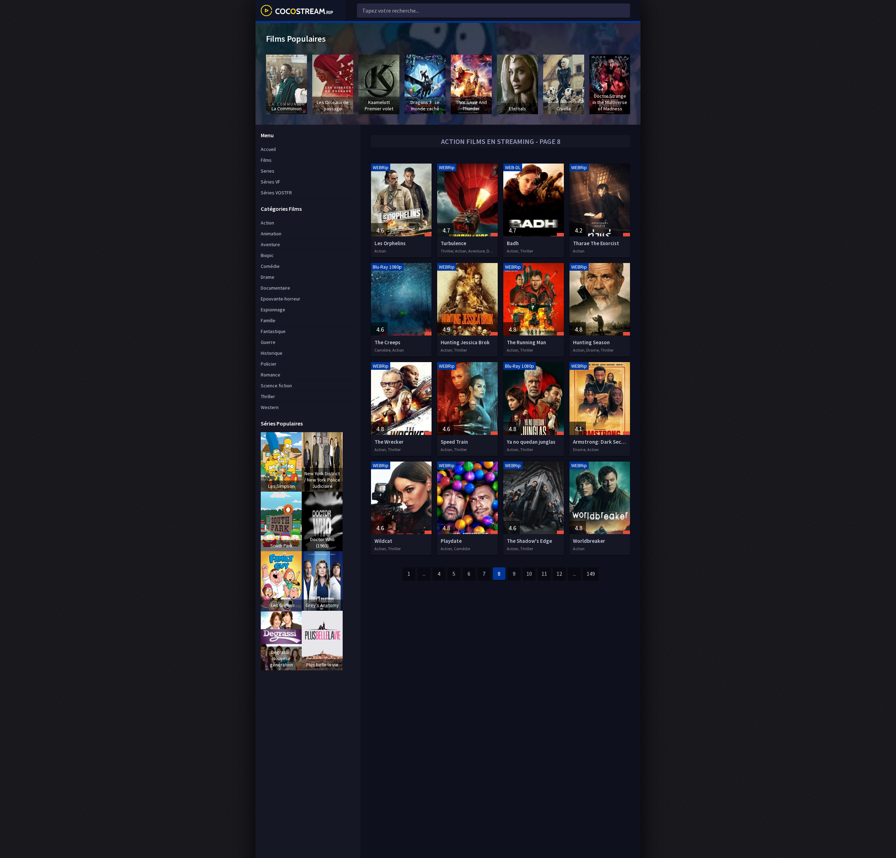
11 (544, 573)
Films (266, 160)
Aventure (270, 244)
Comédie (270, 266)
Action (267, 223)
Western (270, 407)
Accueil (268, 149)
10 (529, 573)
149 (591, 573)
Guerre (268, 342)
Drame (267, 277)
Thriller (268, 396)
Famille (268, 320)
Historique (271, 353)
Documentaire (275, 288)
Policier (268, 364)
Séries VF (270, 182)
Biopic (267, 255)
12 (559, 573)
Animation (271, 233)
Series (267, 171)
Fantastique (273, 331)
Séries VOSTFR (276, 192)
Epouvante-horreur (280, 299)
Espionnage (273, 309)
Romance (270, 375)
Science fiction (276, 385)
